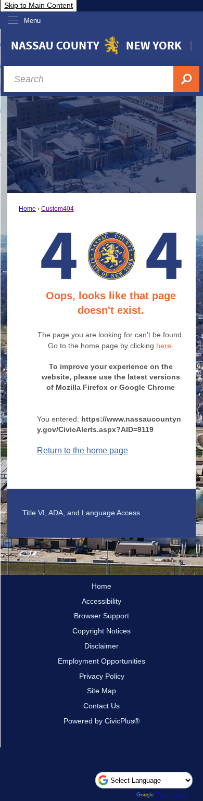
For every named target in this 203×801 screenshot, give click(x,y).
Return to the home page (82, 450)
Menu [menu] (32, 20)
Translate (171, 795)
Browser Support (101, 616)
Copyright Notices (101, 631)
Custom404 (57, 209)
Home (27, 209)
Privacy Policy (101, 676)
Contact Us (101, 706)
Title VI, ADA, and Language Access (81, 512)
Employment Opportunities (101, 661)
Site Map (101, 690)
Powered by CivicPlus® (101, 721)
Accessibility (101, 601)
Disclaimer (101, 646)
